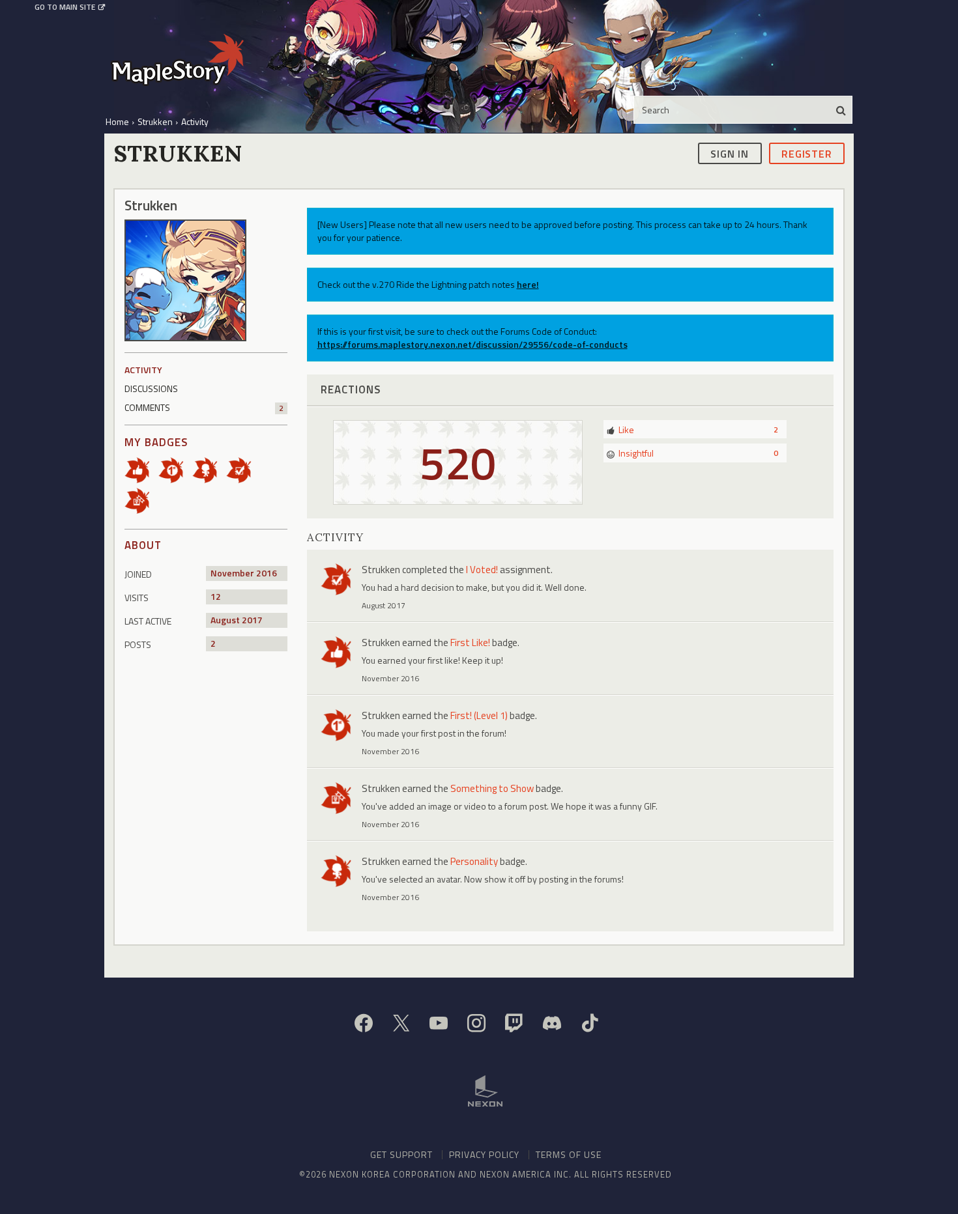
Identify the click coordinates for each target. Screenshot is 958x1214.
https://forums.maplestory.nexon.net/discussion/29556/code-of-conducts (472, 344)
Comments (203, 407)
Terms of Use (569, 1154)
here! (528, 284)
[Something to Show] (141, 500)
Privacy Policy (484, 1154)
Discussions (151, 388)
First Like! (470, 642)
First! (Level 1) (479, 715)
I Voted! (482, 569)
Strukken (381, 569)
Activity (143, 369)
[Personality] (209, 469)
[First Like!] (141, 469)
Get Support (401, 1154)
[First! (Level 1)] (175, 469)
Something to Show (492, 788)
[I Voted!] (243, 469)
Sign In (729, 153)
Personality (474, 861)
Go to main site (65, 7)
